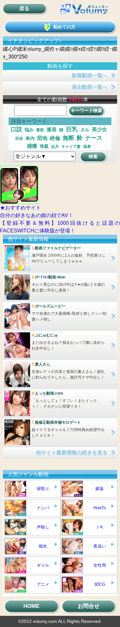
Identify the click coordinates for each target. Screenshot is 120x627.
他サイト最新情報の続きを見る (72, 452)
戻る (24, 8)
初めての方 (64, 26)
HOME (31, 606)
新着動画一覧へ (90, 75)
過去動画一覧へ (90, 87)
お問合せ (89, 606)
